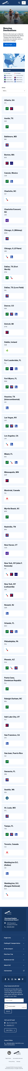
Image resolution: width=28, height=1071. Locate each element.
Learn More (9, 1030)
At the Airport (8, 949)
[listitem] (7, 108)
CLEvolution (8, 970)
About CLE (7, 965)
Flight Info (7, 938)
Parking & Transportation (12, 943)
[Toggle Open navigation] (24, 2)
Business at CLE (9, 959)
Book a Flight (8, 44)
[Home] (5, 3)
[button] (19, 3)
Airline (3, 87)
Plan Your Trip (8, 954)
